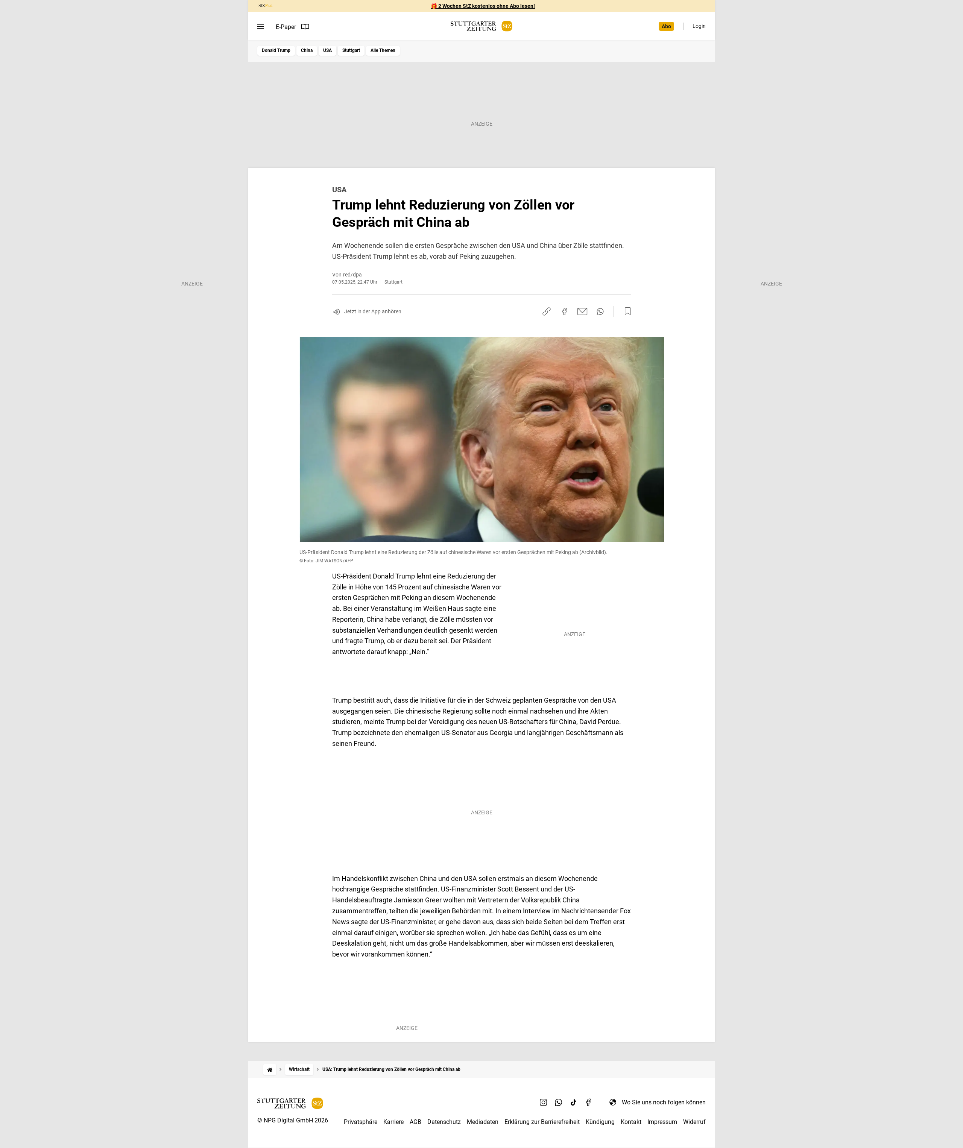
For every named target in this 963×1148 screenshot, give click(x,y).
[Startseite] (269, 1069)
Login (699, 26)
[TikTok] (574, 1102)
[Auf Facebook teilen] (564, 311)
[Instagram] (544, 1102)
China (307, 50)
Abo (666, 26)
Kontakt (631, 1121)
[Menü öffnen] (260, 26)
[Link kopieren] (546, 311)
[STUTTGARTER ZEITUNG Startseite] (481, 26)
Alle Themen (383, 50)
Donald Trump (276, 50)
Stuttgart (351, 50)
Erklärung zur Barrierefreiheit (542, 1121)
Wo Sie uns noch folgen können (664, 1102)
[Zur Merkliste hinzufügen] (625, 311)
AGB (415, 1121)
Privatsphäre (360, 1121)
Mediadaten (482, 1121)
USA (327, 50)
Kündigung (600, 1121)
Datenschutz (444, 1121)
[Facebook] (589, 1102)
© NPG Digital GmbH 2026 (292, 1120)
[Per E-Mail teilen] (582, 311)
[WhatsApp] (559, 1102)
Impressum (662, 1121)
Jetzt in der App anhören (372, 311)
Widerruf (694, 1121)
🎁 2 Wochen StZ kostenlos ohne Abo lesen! (483, 6)
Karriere (393, 1121)
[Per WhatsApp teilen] (600, 311)
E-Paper (286, 26)
